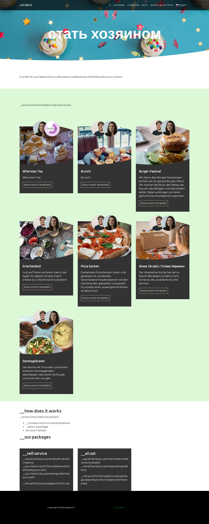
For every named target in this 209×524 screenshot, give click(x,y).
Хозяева (119, 5)
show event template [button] (37, 184)
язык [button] (183, 5)
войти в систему (162, 5)
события (133, 5)
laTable (26, 5)
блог (145, 5)
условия (119, 507)
